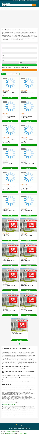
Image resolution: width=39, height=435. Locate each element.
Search (19, 65)
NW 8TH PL (4, 285)
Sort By (3, 45)
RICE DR (22, 116)
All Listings (4, 73)
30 (18, 67)
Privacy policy (16, 433)
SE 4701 (22, 235)
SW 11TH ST (5, 210)
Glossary (25, 433)
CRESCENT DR (5, 186)
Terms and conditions (9, 433)
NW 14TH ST (5, 260)
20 (16, 67)
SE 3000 (4, 235)
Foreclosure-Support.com (10, 431)
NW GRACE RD (23, 92)
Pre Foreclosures (16, 73)
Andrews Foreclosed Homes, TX (9, 404)
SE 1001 (22, 310)
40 (19, 67)
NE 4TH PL (4, 92)
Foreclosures (9, 73)
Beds (3, 50)
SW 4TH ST (23, 285)
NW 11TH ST (23, 186)
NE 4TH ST (4, 139)
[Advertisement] (19, 20)
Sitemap (2, 433)
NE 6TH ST (23, 139)
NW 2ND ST (23, 210)
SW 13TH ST (5, 310)
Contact (21, 433)
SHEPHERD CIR (23, 163)
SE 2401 (13, 333)
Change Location (19, 69)
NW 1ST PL (4, 163)
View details (10, 97)
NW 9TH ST (5, 116)
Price (3, 60)
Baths (3, 55)
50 (21, 67)
